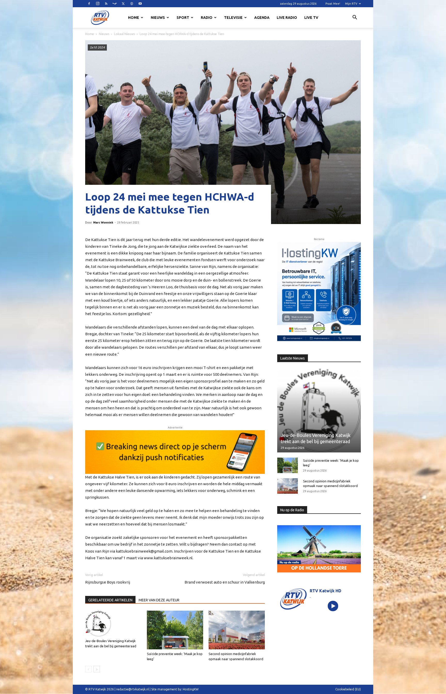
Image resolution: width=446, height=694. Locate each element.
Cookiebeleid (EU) (348, 689)
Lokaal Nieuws (124, 34)
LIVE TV (311, 17)
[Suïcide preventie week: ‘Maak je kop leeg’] (175, 630)
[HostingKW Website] (319, 292)
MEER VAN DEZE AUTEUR (159, 600)
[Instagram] (97, 3)
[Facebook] (89, 3)
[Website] (132, 3)
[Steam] (114, 3)
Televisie (233, 17)
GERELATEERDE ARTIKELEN (110, 600)
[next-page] (96, 669)
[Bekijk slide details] (175, 452)
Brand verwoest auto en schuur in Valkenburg (225, 582)
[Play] (333, 605)
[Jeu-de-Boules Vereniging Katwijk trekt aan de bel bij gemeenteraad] (113, 623)
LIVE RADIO (287, 17)
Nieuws (158, 17)
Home (133, 17)
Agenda (261, 17)
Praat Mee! (332, 3)
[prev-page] (88, 669)
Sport (183, 17)
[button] (354, 18)
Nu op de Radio (292, 510)
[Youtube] (140, 3)
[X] (123, 3)
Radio (206, 17)
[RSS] (106, 3)
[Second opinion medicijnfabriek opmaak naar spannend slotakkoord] (237, 630)
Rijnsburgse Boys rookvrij (107, 582)
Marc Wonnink (103, 222)
